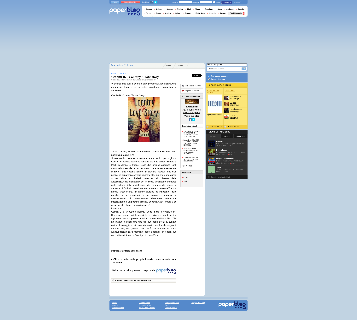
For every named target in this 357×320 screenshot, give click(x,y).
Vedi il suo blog (191, 116)
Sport (220, 9)
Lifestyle (212, 13)
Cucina (168, 13)
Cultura (186, 177)
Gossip (241, 9)
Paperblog (124, 11)
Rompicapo (240, 136)
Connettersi (227, 2)
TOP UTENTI (230, 91)
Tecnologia (209, 9)
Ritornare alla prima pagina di (134, 270)
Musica (180, 9)
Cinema (170, 9)
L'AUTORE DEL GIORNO (213, 92)
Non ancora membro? (219, 76)
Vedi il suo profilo (191, 112)
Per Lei (148, 13)
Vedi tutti (189, 166)
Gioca (232, 146)
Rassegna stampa (172, 303)
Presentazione (144, 303)
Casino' (227, 136)
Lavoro (223, 13)
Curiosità (230, 9)
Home (115, 2)
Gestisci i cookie (171, 308)
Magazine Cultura (122, 65)
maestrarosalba (236, 109)
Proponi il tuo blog (218, 79)
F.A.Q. (167, 305)
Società (149, 9)
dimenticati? (237, 2)
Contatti (115, 305)
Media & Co (200, 13)
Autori (180, 66)
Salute (177, 13)
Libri (185, 181)
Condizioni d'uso (145, 305)
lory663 (233, 103)
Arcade (213, 136)
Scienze (188, 13)
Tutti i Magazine (236, 13)
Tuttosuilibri (139, 80)
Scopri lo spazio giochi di (220, 177)
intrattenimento (235, 96)
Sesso (158, 13)
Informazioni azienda (147, 308)
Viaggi (197, 9)
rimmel (232, 116)
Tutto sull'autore (216, 126)
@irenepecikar (149, 80)
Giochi (168, 66)
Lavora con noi (118, 308)
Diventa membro (233, 126)
